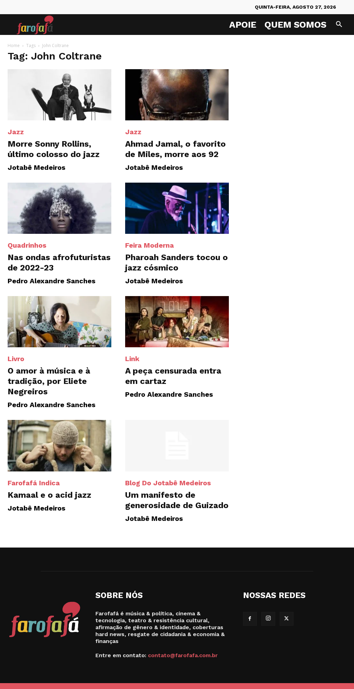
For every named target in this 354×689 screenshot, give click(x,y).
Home (14, 45)
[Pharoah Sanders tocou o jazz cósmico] (177, 208)
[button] (338, 25)
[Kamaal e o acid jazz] (59, 445)
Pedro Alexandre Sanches (51, 281)
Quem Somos (295, 24)
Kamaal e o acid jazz (49, 495)
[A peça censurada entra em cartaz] (177, 321)
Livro (16, 359)
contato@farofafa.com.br (183, 655)
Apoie (242, 24)
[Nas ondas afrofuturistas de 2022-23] (59, 208)
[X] (287, 619)
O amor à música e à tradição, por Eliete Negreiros (49, 381)
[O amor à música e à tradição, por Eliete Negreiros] (59, 321)
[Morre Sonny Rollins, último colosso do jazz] (59, 94)
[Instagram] (268, 619)
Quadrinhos (27, 245)
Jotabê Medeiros (36, 167)
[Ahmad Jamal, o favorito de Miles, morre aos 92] (177, 94)
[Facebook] (250, 619)
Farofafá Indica (34, 483)
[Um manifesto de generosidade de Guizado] (177, 445)
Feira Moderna (149, 245)
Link (132, 359)
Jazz (16, 132)
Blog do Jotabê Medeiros (168, 483)
